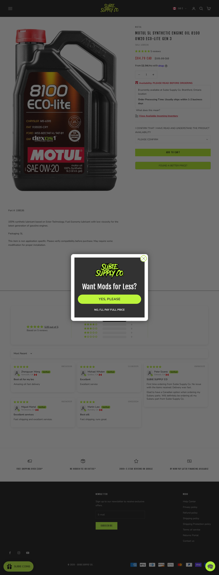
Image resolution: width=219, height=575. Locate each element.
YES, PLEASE (109, 299)
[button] (210, 566)
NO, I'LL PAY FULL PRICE (109, 309)
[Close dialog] (144, 258)
